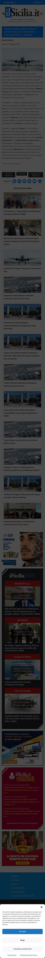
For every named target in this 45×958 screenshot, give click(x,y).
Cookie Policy (12, 955)
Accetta (22, 931)
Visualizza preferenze (22, 949)
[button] (41, 907)
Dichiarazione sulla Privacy (29, 955)
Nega (22, 940)
